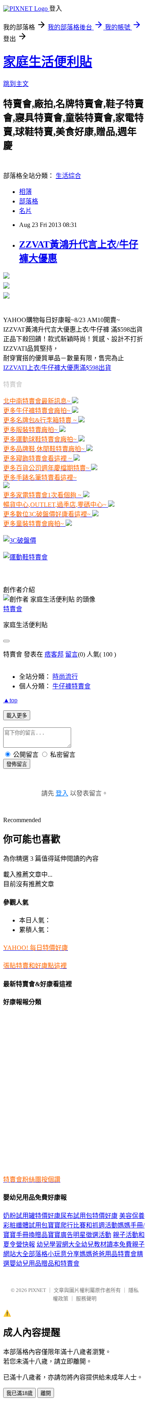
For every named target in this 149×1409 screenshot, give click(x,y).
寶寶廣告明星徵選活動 (79, 1234)
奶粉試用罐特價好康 (31, 1215)
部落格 (28, 201)
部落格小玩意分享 (54, 1254)
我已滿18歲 (19, 1393)
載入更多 (16, 716)
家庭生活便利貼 (47, 62)
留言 (71, 654)
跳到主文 (16, 83)
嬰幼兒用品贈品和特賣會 (44, 1263)
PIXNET (37, 1290)
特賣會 (12, 609)
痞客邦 (54, 654)
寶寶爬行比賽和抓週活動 (83, 1225)
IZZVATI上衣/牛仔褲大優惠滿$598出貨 (57, 367)
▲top (10, 700)
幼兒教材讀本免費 (106, 1244)
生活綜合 (68, 175)
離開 (46, 1393)
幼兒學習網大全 (59, 1244)
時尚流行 (65, 676)
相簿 (25, 191)
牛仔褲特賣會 (71, 686)
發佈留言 (16, 764)
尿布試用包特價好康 (89, 1215)
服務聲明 (86, 1299)
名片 (25, 210)
